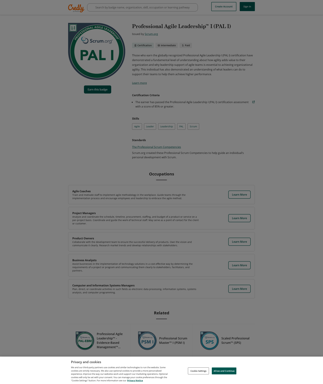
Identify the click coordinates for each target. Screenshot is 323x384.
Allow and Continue (224, 370)
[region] (161, 370)
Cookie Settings (198, 370)
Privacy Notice (135, 380)
